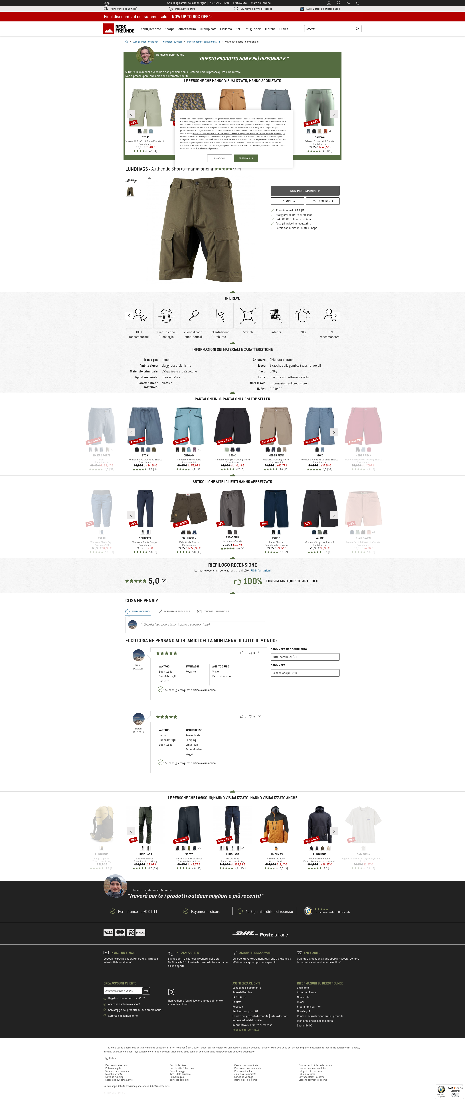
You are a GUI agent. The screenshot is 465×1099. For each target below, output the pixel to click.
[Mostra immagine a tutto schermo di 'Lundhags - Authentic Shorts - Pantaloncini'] (149, 178)
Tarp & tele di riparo (180, 1074)
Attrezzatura (187, 29)
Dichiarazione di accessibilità (315, 1021)
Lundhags (136, 169)
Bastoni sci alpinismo (245, 1079)
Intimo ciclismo (307, 1074)
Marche (270, 29)
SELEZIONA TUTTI (246, 158)
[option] (201, 229)
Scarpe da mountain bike (312, 1068)
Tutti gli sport (252, 29)
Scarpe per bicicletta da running (316, 1065)
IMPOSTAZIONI (219, 158)
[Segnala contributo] (259, 653)
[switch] (455, 1095)
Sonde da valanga (243, 1076)
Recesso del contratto (245, 1030)
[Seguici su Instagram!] (174, 992)
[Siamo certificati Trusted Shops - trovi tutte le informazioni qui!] (308, 911)
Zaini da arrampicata (245, 1074)
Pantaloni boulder (243, 1071)
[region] (234, 139)
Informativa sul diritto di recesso (252, 1025)
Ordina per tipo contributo (289, 649)
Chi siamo (303, 988)
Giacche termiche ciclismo (313, 1079)
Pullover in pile (113, 1068)
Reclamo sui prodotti (245, 1011)
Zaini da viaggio (178, 1071)
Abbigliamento (151, 29)
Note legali (303, 1011)
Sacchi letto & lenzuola (182, 1068)
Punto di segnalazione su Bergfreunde (320, 1016)
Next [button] (336, 316)
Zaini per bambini (179, 1079)
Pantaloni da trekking (116, 1065)
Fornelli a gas (177, 1076)
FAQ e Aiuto (239, 997)
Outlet (283, 29)
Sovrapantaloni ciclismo (311, 1076)
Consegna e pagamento (246, 988)
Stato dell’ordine (242, 992)
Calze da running (114, 1076)
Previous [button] (129, 316)
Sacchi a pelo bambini (117, 1071)
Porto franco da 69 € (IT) (124, 8)
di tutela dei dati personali (207, 148)
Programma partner (309, 1006)
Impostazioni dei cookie (247, 1020)
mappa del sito (117, 1086)
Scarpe (170, 29)
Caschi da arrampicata (246, 1065)
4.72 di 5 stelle (322, 8)
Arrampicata (208, 29)
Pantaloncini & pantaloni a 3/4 (203, 41)
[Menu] (462, 1086)
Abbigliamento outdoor (145, 41)
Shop (107, 3)
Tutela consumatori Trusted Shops (296, 228)
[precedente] (131, 114)
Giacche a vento (113, 1074)
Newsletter (303, 997)
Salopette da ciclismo (310, 1071)
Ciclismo (226, 29)
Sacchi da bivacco (179, 1065)
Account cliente (306, 992)
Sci (238, 29)
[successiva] (334, 114)
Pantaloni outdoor (172, 41)
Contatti (237, 1002)
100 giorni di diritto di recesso (256, 8)
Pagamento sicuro (185, 8)
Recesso (237, 1006)
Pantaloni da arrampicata (247, 1068)
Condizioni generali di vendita (250, 1016)
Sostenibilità (304, 1025)
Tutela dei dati (279, 1016)
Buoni (300, 1002)
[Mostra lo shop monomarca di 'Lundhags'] (131, 180)
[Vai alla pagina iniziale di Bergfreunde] (120, 29)
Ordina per (278, 665)
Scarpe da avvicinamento (119, 1079)
